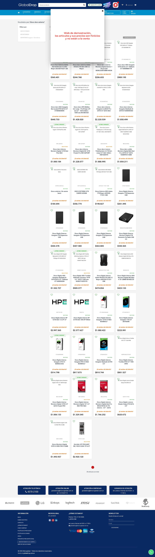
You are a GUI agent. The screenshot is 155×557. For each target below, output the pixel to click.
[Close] (102, 11)
